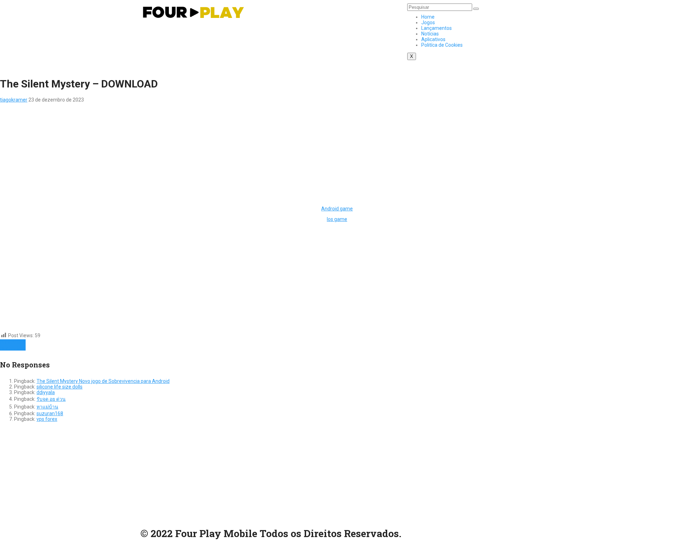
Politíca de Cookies (442, 45)
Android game (337, 208)
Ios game (337, 219)
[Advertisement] (210, 152)
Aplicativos (433, 39)
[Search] (476, 9)
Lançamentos (436, 28)
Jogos (428, 22)
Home (428, 17)
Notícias (430, 34)
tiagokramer (13, 100)
